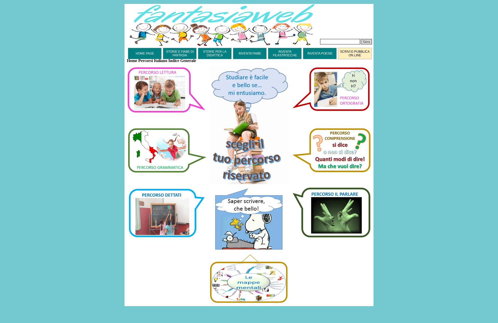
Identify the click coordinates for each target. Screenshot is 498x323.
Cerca (366, 41)
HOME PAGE (145, 53)
